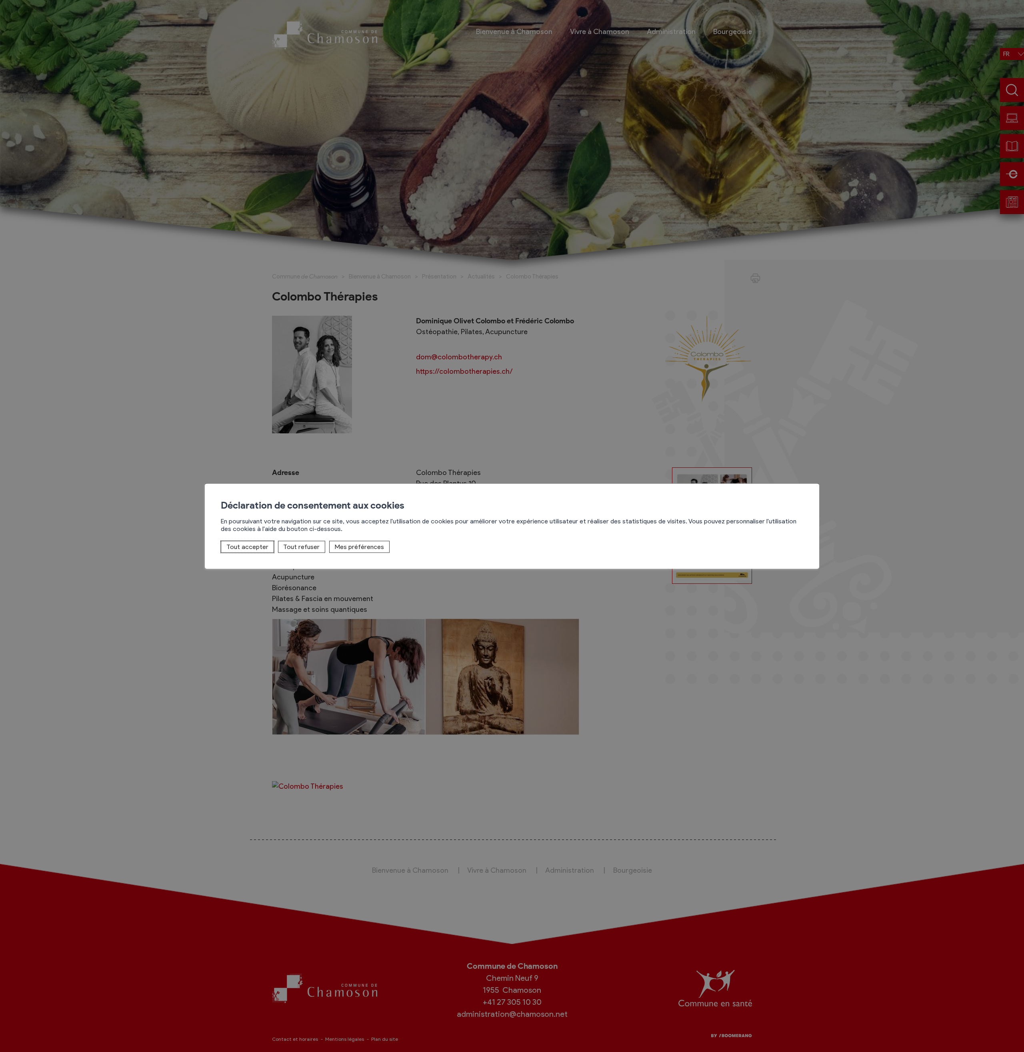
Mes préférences (359, 547)
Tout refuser (301, 547)
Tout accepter (247, 547)
